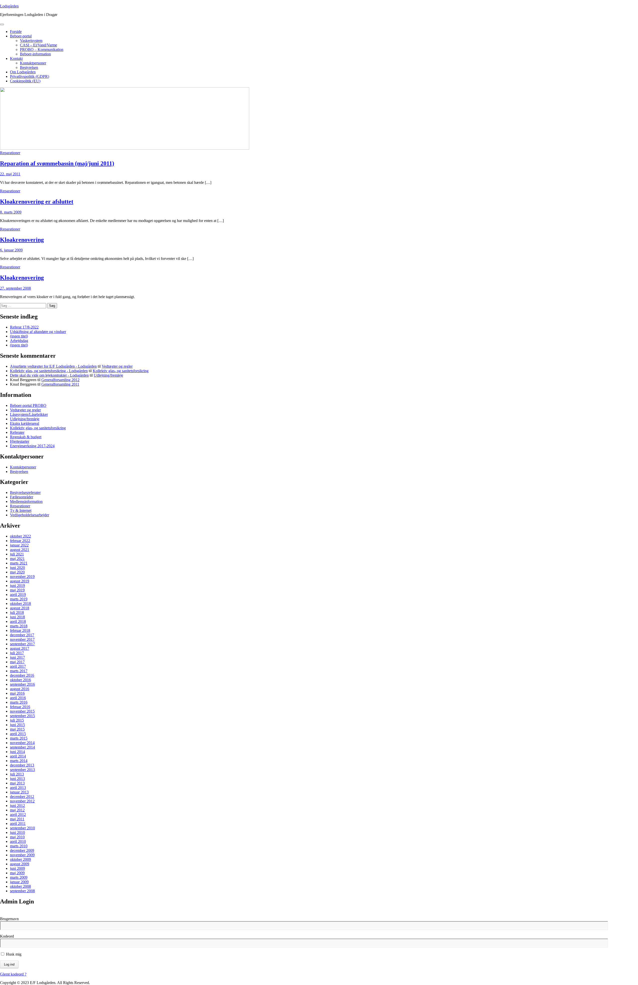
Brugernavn (9, 919)
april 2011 (18, 823)
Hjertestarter (19, 441)
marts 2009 (18, 877)
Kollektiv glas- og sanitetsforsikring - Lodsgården (49, 371)
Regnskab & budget (25, 437)
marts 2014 (18, 761)
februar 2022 (20, 541)
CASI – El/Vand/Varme (38, 45)
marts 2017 (18, 671)
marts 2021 (18, 563)
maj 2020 (17, 572)
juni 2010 (17, 832)
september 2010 (22, 828)
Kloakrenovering (22, 239)
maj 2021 (17, 558)
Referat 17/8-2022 (24, 327)
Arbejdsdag (19, 340)
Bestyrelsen (29, 67)
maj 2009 (17, 873)
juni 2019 (17, 585)
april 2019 (18, 594)
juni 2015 (17, 725)
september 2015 (22, 716)
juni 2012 (17, 805)
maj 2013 (17, 783)
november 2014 (22, 743)
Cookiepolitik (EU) (25, 81)
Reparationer (10, 153)
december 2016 (22, 675)
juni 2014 (17, 752)
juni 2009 (17, 868)
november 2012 (22, 801)
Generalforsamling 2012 (60, 380)
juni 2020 (17, 567)
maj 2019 (17, 590)
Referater (17, 432)
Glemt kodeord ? (13, 974)
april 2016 (18, 698)
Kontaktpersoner (33, 63)
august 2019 (19, 581)
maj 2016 (17, 693)
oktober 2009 (20, 859)
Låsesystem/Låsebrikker (29, 414)
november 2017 (22, 639)
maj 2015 (17, 729)
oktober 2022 (20, 536)
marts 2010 (18, 846)
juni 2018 (17, 617)
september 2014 (22, 747)
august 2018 (19, 608)
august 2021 (19, 549)
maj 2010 (17, 837)
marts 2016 (18, 702)
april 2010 (18, 841)
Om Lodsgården (23, 72)
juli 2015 (17, 720)
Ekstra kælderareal (24, 423)
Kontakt (16, 58)
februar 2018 (20, 630)
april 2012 (18, 814)
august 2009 (19, 864)
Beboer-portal (21, 36)
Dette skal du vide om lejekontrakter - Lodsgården (49, 375)
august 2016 (19, 689)
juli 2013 (17, 774)
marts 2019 (18, 599)
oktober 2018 (20, 603)
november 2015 (22, 711)
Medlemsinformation (26, 501)
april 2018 (18, 621)
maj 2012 (17, 810)
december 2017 (22, 635)
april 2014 (18, 756)
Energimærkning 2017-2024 (32, 446)
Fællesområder (21, 497)
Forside (16, 31)
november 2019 (22, 576)
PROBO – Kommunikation (41, 49)
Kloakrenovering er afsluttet (36, 201)
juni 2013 (17, 778)
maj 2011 (17, 819)
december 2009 (22, 850)
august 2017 (19, 648)
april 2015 (18, 734)
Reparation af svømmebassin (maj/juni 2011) (57, 163)
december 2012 (22, 796)
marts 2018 (18, 626)
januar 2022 (19, 545)
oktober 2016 (20, 680)
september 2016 (22, 684)
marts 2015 (18, 738)
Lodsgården (9, 6)
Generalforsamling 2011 (60, 384)
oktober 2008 (20, 886)
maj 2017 (17, 662)
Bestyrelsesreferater (25, 492)
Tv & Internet (20, 510)
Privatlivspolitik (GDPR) (29, 76)
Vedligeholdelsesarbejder (29, 515)
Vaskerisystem (31, 40)
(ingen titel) (19, 336)
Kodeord (7, 936)
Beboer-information (35, 54)
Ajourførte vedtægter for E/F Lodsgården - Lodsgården (53, 366)
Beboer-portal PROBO (28, 405)
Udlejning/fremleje (108, 375)
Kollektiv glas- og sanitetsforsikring (121, 371)
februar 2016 (20, 707)
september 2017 (22, 644)
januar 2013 (19, 792)
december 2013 (22, 765)
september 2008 (22, 891)
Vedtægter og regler (117, 366)
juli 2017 (17, 653)
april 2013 (18, 787)
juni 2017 (17, 657)
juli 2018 (17, 612)
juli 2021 (17, 554)
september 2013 (22, 769)
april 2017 (18, 666)
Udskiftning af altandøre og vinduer (38, 331)
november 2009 (22, 855)
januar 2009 (19, 882)
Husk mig (13, 954)
